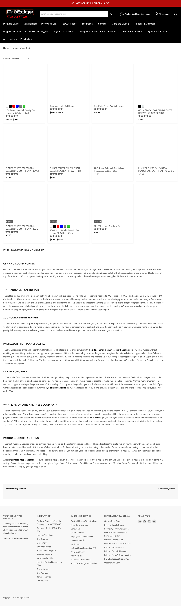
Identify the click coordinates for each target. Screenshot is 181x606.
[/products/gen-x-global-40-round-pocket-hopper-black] (156, 84)
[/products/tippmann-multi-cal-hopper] (68, 84)
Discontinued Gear (112, 563)
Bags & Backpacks (63, 31)
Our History (42, 543)
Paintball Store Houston (114, 547)
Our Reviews (42, 539)
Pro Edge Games (11, 24)
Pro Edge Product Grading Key (116, 559)
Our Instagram (43, 569)
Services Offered (44, 547)
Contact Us (75, 529)
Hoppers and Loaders (13, 31)
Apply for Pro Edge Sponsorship (84, 563)
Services (102, 24)
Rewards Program (44, 554)
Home (6, 48)
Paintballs (25, 39)
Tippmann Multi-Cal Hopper (62, 106)
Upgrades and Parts (155, 31)
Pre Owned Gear (49, 24)
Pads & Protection (109, 31)
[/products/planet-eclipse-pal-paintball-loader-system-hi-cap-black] (24, 146)
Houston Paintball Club (113, 539)
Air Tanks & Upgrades (145, 24)
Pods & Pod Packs (132, 31)
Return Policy (76, 556)
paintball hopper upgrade (22, 460)
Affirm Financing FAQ (79, 525)
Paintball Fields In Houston (115, 551)
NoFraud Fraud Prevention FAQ (83, 548)
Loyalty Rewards (78, 540)
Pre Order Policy (78, 552)
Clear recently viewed (166, 489)
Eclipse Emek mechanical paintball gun (110, 350)
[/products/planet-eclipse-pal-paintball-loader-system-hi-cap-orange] (156, 146)
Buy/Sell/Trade (70, 24)
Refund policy (42, 580)
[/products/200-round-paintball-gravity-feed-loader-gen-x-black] (24, 84)
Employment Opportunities (82, 536)
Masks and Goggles (38, 31)
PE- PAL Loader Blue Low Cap (107, 226)
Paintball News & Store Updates (84, 521)
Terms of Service (44, 577)
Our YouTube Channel (113, 521)
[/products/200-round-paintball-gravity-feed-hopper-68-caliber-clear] (112, 146)
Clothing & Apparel (86, 31)
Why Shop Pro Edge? (45, 558)
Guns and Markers (121, 24)
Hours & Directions (44, 535)
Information (87, 24)
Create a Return (77, 532)
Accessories (9, 39)
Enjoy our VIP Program (46, 550)
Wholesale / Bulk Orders (81, 559)
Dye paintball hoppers (55, 387)
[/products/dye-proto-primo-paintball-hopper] (112, 84)
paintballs (94, 417)
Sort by (6, 59)
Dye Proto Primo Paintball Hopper (109, 106)
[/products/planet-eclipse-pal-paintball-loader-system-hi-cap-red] (68, 146)
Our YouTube (42, 573)
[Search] (111, 14)
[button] (12, 116)
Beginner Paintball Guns (114, 525)
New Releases (30, 24)
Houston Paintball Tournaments (117, 543)
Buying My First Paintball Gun (116, 529)
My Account (76, 544)
